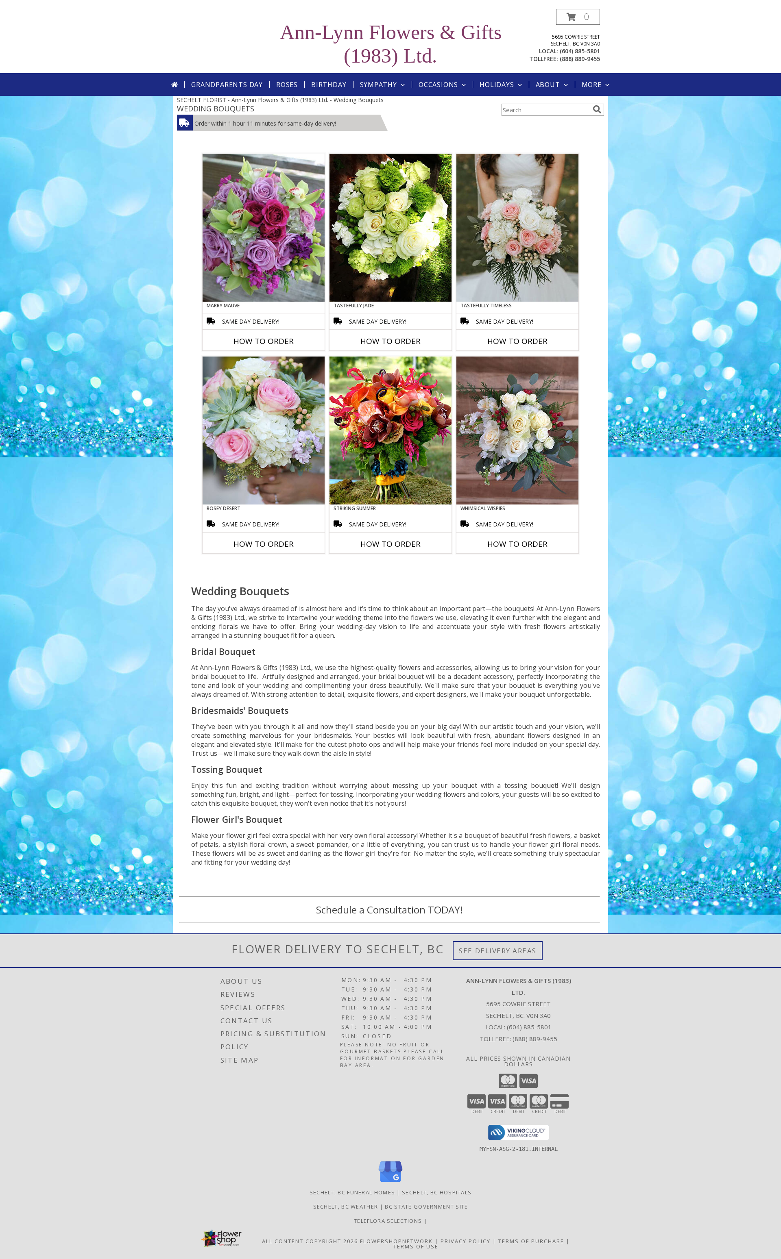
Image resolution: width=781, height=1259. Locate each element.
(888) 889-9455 (580, 59)
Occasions (438, 84)
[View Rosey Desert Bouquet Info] (264, 430)
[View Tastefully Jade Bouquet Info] (390, 228)
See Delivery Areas (498, 950)
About (548, 84)
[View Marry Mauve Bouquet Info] (264, 228)
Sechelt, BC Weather (345, 1206)
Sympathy (378, 84)
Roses (287, 84)
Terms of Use (415, 1246)
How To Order (263, 341)
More (592, 84)
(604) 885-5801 (580, 51)
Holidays (497, 84)
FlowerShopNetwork (396, 1241)
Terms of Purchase (531, 1241)
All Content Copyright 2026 (310, 1241)
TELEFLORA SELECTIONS (388, 1220)
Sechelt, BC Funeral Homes (352, 1192)
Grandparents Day (227, 84)
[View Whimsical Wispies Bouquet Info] (517, 430)
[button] (578, 17)
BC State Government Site (426, 1206)
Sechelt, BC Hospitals (436, 1192)
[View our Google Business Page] (390, 1182)
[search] (597, 109)
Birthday (328, 84)
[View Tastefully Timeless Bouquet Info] (517, 228)
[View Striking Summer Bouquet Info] (390, 430)
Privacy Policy (466, 1241)
